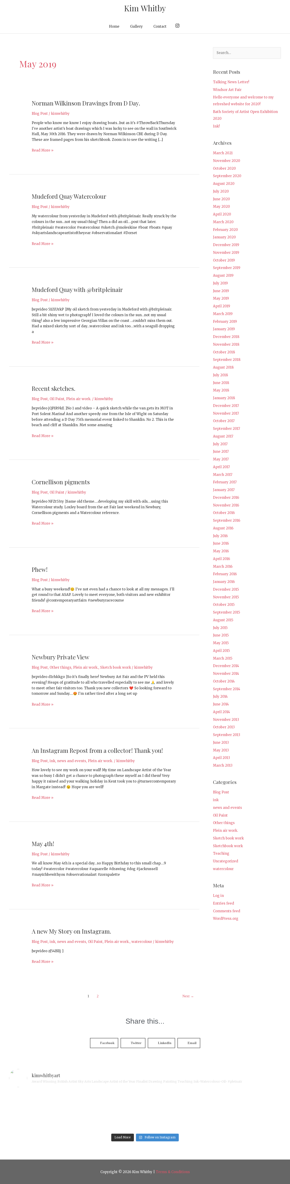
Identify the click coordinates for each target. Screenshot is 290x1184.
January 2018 (224, 398)
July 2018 (220, 375)
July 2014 (220, 696)
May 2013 (221, 750)
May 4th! (43, 844)
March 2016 (222, 566)
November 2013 (226, 719)
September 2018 (226, 359)
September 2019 (226, 268)
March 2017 (222, 474)
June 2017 (221, 451)
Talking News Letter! (231, 82)
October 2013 (224, 727)
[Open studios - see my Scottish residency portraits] (248, 1111)
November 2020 (226, 161)
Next (188, 996)
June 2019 (221, 291)
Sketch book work (115, 667)
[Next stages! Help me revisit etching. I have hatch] (111, 1111)
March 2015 (222, 658)
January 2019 (224, 329)
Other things (60, 667)
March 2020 (223, 222)
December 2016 (226, 497)
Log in (218, 895)
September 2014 (226, 689)
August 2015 (223, 620)
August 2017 (223, 436)
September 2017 (226, 428)
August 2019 (223, 275)
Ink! (216, 126)
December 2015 (226, 589)
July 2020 (221, 191)
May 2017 (221, 459)
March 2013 (222, 765)
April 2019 (221, 306)
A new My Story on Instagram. (71, 931)
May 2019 (221, 298)
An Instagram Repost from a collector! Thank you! (97, 750)
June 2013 (221, 742)
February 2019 (225, 321)
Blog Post (40, 113)
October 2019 (224, 260)
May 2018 (221, 390)
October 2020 (224, 168)
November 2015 (226, 597)
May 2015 (221, 643)
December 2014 (226, 666)
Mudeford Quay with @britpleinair (77, 290)
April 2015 (221, 650)
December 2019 (226, 245)
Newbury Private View (60, 657)
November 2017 (226, 413)
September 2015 (226, 612)
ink (52, 761)
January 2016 (224, 582)
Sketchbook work (228, 846)
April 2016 (221, 559)
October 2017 (224, 421)
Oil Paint (57, 399)
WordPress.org (225, 918)
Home (114, 26)
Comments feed (226, 911)
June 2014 (221, 704)
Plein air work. (78, 399)
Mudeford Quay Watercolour (69, 196)
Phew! (40, 569)
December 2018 (226, 337)
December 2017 (226, 406)
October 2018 (224, 352)
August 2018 (223, 367)
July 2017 (220, 444)
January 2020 (224, 237)
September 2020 (227, 176)
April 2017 (221, 467)
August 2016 (223, 528)
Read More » (42, 150)
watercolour (141, 941)
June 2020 (221, 199)
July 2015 (220, 628)
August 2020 (223, 183)
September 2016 (226, 520)
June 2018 (221, 383)
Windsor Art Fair (227, 90)
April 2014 (221, 712)
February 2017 (225, 482)
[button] (104, 1043)
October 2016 (224, 513)
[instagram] (178, 25)
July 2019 (220, 283)
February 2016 (225, 574)
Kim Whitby (145, 8)
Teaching (221, 853)
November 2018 (226, 344)
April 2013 (221, 758)
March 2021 (223, 153)
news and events (71, 761)
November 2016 (226, 505)
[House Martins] (179, 1111)
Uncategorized (225, 861)
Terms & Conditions (173, 1172)
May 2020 (221, 206)
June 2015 (221, 635)
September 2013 (226, 735)
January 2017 (224, 490)
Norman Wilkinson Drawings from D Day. (86, 103)
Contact (160, 26)
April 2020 (222, 214)
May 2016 (221, 551)
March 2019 (223, 314)
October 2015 (224, 604)
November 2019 (226, 252)
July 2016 (220, 536)
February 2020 (225, 230)
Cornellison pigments (61, 482)
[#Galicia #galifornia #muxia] (42, 1111)
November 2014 (226, 673)
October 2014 (224, 681)
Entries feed (223, 903)
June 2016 (221, 543)
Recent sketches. (53, 388)
